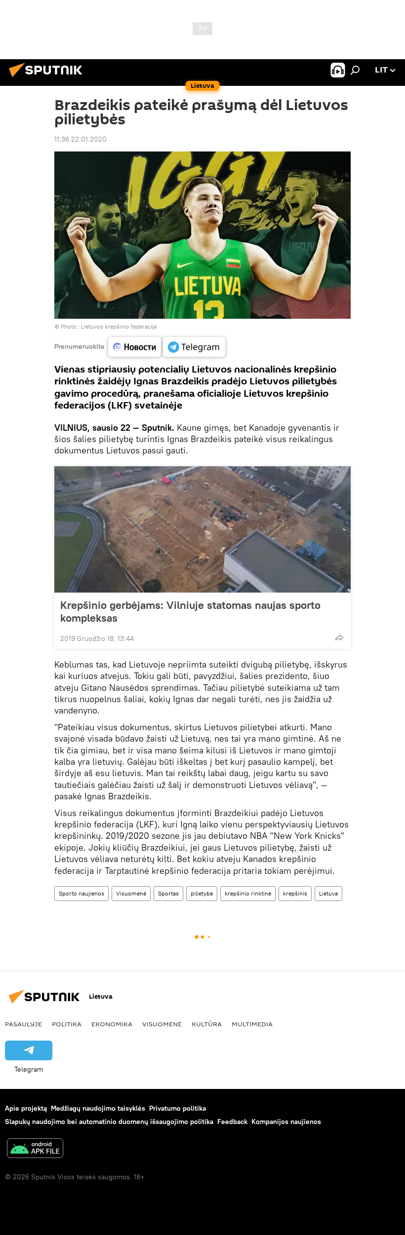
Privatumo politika (177, 1108)
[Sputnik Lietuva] (48, 78)
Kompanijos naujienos (286, 1121)
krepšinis (295, 893)
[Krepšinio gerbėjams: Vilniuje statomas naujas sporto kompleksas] (202, 529)
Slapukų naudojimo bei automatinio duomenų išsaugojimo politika (109, 1121)
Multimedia (252, 1023)
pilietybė (202, 893)
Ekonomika (111, 1023)
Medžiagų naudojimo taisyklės (98, 1108)
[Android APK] (35, 1149)
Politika (66, 1023)
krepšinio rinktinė (248, 893)
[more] (339, 637)
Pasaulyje (23, 1023)
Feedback (232, 1121)
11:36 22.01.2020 (80, 139)
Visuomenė (131, 893)
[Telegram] (194, 347)
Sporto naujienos (81, 893)
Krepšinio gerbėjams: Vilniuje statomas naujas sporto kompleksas (190, 611)
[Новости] (134, 347)
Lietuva (328, 893)
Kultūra (207, 1023)
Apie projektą (26, 1108)
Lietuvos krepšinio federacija (119, 326)
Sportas (168, 893)
